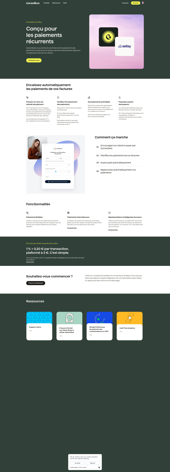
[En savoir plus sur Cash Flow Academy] (121, 332)
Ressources (56, 3)
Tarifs (65, 3)
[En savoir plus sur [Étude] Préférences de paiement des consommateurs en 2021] (90, 335)
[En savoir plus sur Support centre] (30, 331)
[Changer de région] (143, 3)
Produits (46, 3)
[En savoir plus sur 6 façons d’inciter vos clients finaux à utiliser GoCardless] (60, 336)
